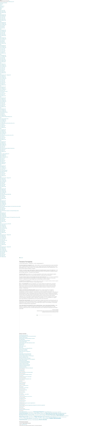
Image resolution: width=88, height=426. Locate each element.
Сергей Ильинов (23, 419)
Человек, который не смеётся (24, 363)
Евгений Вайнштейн (50, 414)
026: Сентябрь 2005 (3, 227)
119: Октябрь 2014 (3, 119)
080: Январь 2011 (2, 163)
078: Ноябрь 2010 (2, 166)
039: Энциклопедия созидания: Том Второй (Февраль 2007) (9, 210)
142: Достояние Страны (3, 91)
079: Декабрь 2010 (3, 165)
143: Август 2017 (2, 90)
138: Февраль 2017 (3, 95)
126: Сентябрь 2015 (3, 111)
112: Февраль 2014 (3, 127)
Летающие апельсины (22, 366)
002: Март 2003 (2, 255)
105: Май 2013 (2, 136)
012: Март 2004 (2, 243)
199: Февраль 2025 (3, 20)
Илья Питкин (40, 415)
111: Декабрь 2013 (3, 129)
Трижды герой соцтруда (23, 360)
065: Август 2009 (2, 182)
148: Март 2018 (2, 83)
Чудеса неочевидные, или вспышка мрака (26, 372)
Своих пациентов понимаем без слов (25, 378)
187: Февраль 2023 (3, 35)
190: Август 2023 (2, 32)
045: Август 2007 (2, 205)
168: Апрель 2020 (2, 59)
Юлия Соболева (43, 419)
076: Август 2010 (2, 169)
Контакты (1, 3)
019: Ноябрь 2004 (2, 235)
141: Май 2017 (2, 92)
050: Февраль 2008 (3, 198)
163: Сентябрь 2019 (3, 66)
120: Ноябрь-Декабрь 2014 (4, 118)
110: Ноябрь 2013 (2, 130)
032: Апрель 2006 (2, 219)
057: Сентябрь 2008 (3, 192)
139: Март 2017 (2, 94)
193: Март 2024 (2, 27)
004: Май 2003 (2, 253)
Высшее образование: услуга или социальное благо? (27, 336)
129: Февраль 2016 (3, 106)
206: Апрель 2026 (2, 11)
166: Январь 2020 (2, 61)
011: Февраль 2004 (3, 244)
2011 (0, 152)
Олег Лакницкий (21, 418)
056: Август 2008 (2, 193)
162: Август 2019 (2, 67)
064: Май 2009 (2, 183)
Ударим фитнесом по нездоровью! (24, 351)
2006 (0, 211)
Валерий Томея (42, 413)
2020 (0, 54)
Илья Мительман (35, 415)
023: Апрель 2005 (2, 230)
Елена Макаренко (26, 415)
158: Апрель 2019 (2, 71)
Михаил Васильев (53, 416)
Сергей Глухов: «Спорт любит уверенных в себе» (27, 342)
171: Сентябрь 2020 (3, 56)
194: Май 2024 (2, 26)
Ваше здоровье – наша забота (24, 394)
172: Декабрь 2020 (3, 55)
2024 (0, 21)
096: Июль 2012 (2, 147)
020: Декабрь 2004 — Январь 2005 (5, 234)
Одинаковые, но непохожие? (23, 387)
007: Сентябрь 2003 (3, 250)
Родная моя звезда (22, 383)
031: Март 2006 (2, 220)
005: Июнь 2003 (2, 252)
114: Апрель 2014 (2, 125)
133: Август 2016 (2, 102)
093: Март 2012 (2, 150)
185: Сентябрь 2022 (3, 38)
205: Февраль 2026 (3, 12)
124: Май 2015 (2, 113)
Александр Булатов (23, 411)
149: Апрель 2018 (2, 82)
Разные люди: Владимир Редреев (24, 340)
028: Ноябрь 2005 (2, 224)
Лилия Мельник (66, 415)
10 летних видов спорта (23, 341)
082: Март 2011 (2, 161)
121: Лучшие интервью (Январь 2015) (6, 116)
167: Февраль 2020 (3, 60)
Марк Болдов (38, 416)
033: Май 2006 (2, 218)
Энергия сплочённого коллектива (24, 364)
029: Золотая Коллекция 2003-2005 (5, 223)
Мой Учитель (21, 407)
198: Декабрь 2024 (3, 22)
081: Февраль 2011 (3, 162)
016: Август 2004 (2, 239)
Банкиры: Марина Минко (23, 337)
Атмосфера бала (22, 370)
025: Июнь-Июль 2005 (3, 228)
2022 (0, 36)
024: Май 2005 (2, 229)
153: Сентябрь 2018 (3, 78)
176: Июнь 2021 (2, 49)
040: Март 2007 (2, 209)
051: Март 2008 (2, 197)
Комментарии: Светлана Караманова (25, 353)
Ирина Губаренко (53, 415)
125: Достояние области (4, 112)
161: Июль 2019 (2, 68)
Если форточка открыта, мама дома (24, 358)
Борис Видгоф (37, 413)
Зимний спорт (21, 344)
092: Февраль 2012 (3, 151)
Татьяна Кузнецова (35, 419)
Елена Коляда (21, 415)
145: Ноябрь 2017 (2, 88)
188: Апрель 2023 (2, 34)
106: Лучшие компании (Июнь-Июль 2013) (6, 135)
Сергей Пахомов (29, 419)
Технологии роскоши (22, 400)
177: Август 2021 (2, 48)
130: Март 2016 (2, 105)
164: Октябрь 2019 (3, 65)
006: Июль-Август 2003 (3, 251)
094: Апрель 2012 (2, 149)
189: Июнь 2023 (2, 33)
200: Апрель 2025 (2, 19)
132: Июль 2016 (2, 103)
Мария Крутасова (23, 416)
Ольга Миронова (35, 418)
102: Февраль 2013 (3, 139)
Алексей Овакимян (48, 411)
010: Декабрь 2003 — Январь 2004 (5, 246)
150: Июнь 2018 (2, 81)
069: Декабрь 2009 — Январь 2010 (5, 177)
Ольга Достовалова (28, 418)
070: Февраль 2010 (3, 175)
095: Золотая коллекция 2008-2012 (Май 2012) (7, 148)
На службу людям (22, 339)
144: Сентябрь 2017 (3, 89)
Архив (1, 8)
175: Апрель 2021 (2, 50)
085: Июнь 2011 (2, 158)
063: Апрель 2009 (2, 184)
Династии (20, 381)
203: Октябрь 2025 (3, 15)
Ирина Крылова (60, 415)
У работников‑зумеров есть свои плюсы (25, 396)
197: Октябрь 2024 (3, 23)
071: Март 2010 (2, 174)
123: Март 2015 (2, 114)
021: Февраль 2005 (3, 232)
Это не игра (21, 352)
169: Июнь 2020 (2, 58)
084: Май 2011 (2, 159)
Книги (1, 4)
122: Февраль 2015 (3, 115)
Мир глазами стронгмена (23, 350)
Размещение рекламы (3, 2)
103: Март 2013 (2, 138)
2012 (0, 140)
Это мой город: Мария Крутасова (24, 362)
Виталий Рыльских (23, 414)
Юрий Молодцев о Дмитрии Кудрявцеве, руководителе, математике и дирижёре (32, 405)
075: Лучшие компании (3, 170)
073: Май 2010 (2, 172)
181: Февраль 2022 (3, 43)
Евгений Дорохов (60, 414)
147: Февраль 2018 (3, 84)
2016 (0, 96)
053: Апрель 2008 (2, 196)
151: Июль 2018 (2, 80)
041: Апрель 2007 (2, 208)
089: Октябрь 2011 (3, 154)
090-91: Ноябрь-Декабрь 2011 (4, 153)
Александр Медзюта (38, 411)
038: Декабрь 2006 (3, 212)
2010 (0, 164)
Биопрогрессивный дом (23, 389)
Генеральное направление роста (24, 365)
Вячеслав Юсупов (42, 414)
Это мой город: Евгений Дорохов (24, 361)
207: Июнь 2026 (2, 10)
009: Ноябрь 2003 (2, 247)
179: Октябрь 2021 (3, 46)
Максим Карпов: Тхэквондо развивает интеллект (27, 338)
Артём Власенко (31, 413)
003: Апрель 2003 (2, 254)
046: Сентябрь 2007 (3, 204)
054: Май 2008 (2, 195)
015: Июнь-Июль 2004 (3, 240)
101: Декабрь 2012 (3, 141)
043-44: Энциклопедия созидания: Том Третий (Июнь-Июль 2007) (10, 206)
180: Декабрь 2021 (3, 45)
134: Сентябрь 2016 (3, 101)
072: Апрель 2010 (2, 173)
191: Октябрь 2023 (3, 31)
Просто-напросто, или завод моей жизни (25, 348)
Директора (1, 7)
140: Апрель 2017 (2, 93)
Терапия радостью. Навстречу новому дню (26, 367)
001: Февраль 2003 (3, 256)
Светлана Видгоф (46, 418)
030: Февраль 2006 (3, 221)
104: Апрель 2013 (2, 137)
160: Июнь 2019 (2, 69)
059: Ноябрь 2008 (2, 189)
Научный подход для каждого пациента (25, 374)
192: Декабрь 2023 (3, 30)
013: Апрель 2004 (2, 242)
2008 (0, 187)
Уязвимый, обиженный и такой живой (25, 376)
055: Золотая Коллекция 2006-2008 (5, 194)
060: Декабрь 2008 (3, 188)
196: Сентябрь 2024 (3, 24)
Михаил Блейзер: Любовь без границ (25, 354)
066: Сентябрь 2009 (3, 181)
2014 (0, 117)
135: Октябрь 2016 (3, 100)
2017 (0, 85)
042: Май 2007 (2, 207)
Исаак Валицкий (21, 343)
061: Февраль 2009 (3, 186)
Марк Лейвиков (45, 416)
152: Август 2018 (2, 79)
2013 (0, 128)
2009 (0, 176)
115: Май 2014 (2, 124)
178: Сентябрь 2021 (3, 47)
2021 (0, 44)
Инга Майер (44, 415)
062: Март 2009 (2, 185)
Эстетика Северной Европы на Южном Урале (26, 355)
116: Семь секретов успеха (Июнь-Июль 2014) (7, 123)
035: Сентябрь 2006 (3, 216)
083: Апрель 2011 (2, 160)
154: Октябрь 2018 (3, 77)
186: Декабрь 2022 (3, 37)
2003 (0, 245)
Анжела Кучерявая (23, 413)
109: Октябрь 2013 (3, 131)
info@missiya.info (24, 424)
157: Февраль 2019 (3, 72)
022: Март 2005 (2, 231)
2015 (0, 107)
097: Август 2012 (2, 146)
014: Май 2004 (2, 241)
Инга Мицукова (48, 415)
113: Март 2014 (2, 126)
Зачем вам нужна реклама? (23, 335)
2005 (0, 222)
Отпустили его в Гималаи (23, 349)
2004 (0, 233)
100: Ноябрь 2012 (2, 142)
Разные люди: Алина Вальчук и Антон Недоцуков (27, 359)
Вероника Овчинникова (51, 413)
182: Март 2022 (2, 42)
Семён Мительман (55, 418)
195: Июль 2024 (2, 25)
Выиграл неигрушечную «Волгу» (24, 409)
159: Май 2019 (2, 70)
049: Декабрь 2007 (3, 200)
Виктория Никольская (62, 413)
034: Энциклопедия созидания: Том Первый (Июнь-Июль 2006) (10, 217)
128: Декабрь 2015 (3, 108)
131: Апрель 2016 (2, 104)
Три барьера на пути (22, 398)
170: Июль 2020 (2, 57)
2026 (0, 9)
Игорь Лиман (31, 415)
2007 (0, 199)
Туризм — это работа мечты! (23, 385)
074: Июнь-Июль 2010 (3, 171)
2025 (0, 13)
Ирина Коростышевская (24, 263)
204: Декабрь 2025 (3, 14)
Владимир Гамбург (31, 414)
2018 (0, 73)
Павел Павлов (40, 418)
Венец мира (21, 347)
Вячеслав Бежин (37, 414)
